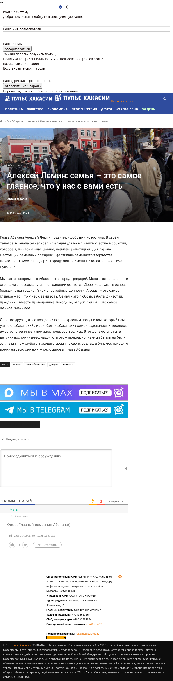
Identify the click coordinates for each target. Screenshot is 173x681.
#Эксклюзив (127, 109)
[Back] (66, 7)
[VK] (50, 373)
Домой (4, 121)
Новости (68, 364)
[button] (164, 99)
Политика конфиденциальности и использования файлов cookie (53, 59)
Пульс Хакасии (21, 645)
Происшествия (84, 109)
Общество (35, 109)
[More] (61, 373)
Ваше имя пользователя (22, 29)
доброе (53, 364)
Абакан (16, 364)
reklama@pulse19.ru (87, 633)
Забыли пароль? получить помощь (30, 54)
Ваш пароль (12, 44)
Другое (106, 109)
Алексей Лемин (35, 364)
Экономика (58, 109)
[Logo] (29, 101)
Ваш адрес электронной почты (27, 81)
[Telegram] (60, 7)
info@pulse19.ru (95, 624)
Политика (14, 109)
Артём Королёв (17, 198)
